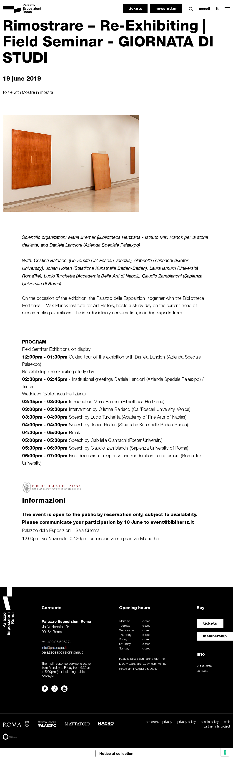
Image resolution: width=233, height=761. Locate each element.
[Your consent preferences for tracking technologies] (224, 752)
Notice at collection (116, 753)
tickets (135, 8)
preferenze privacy (159, 722)
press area (204, 665)
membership (215, 636)
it (217, 8)
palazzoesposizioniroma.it (62, 652)
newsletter (166, 8)
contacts (202, 670)
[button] (190, 8)
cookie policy (209, 722)
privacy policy (186, 722)
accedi (204, 8)
